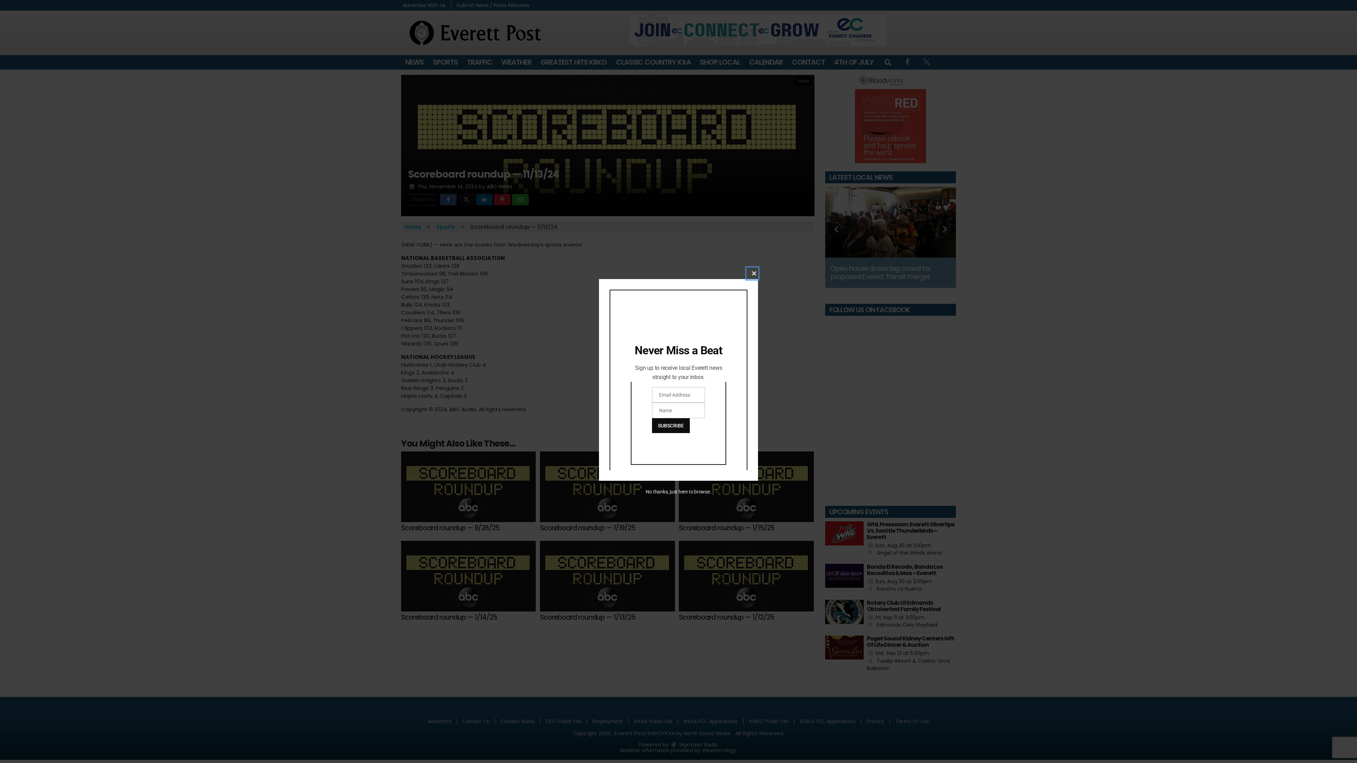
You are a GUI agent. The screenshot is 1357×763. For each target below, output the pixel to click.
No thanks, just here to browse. (678, 492)
